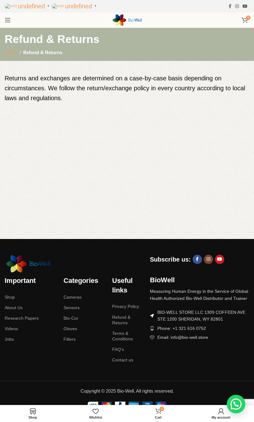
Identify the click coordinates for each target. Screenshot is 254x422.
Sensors (72, 307)
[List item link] (199, 328)
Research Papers (22, 318)
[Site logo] (127, 19)
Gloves (70, 328)
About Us (14, 307)
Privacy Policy (125, 306)
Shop (10, 297)
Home (11, 52)
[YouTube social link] (245, 6)
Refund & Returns (121, 320)
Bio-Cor (71, 318)
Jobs (9, 339)
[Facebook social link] (230, 6)
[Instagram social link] (237, 6)
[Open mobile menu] (8, 20)
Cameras (72, 297)
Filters (70, 339)
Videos (11, 328)
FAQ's (118, 349)
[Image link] (28, 263)
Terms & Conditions (122, 336)
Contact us (122, 359)
